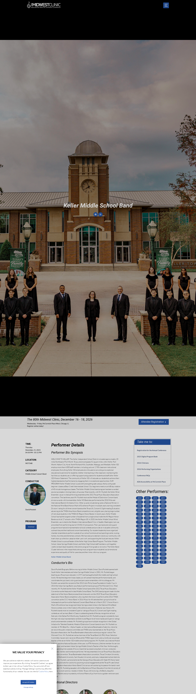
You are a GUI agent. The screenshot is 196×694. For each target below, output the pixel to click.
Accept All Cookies (28, 682)
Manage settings (28, 687)
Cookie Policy (44, 671)
